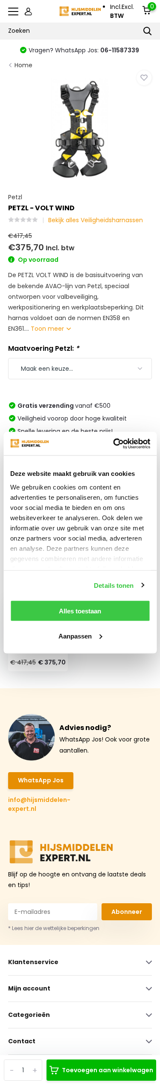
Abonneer (126, 912)
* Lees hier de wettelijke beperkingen (53, 928)
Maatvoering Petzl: (43, 348)
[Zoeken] (147, 31)
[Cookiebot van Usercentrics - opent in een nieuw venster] (114, 443)
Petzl (15, 197)
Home (23, 65)
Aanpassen (75, 635)
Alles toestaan (80, 611)
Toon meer (48, 328)
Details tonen (114, 585)
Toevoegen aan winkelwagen (107, 1070)
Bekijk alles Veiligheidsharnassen (95, 220)
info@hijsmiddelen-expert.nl (39, 804)
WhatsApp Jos (41, 780)
